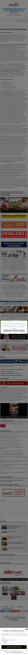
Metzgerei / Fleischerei (9, 640)
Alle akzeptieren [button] (7, 330)
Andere (5, 643)
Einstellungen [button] (15, 330)
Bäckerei (5, 641)
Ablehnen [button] (22, 330)
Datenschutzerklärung (16, 652)
